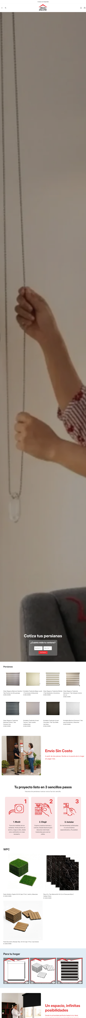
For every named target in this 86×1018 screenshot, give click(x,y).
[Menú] (2, 8)
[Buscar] (5, 8)
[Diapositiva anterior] (5, 680)
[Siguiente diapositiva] (21, 680)
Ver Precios (43, 652)
